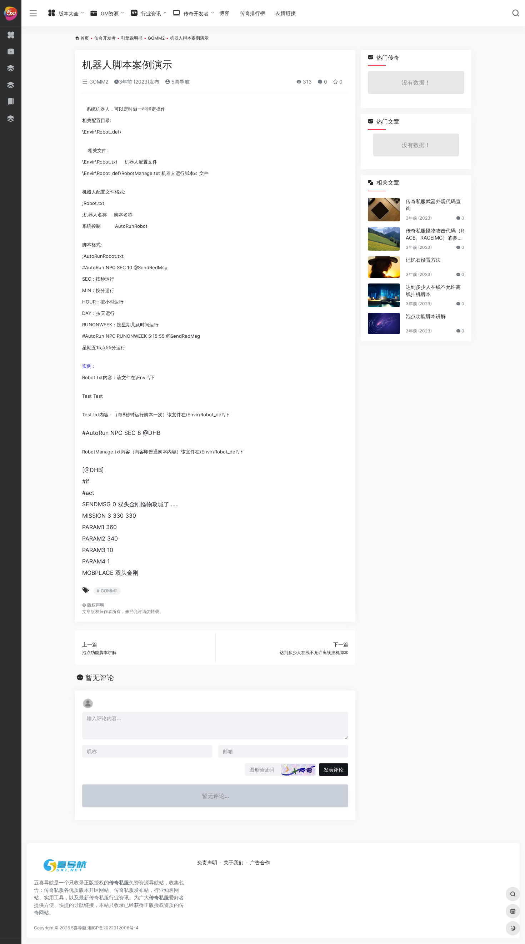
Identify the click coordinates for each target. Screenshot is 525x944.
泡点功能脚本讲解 (426, 316)
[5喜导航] (66, 868)
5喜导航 (180, 82)
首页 (84, 38)
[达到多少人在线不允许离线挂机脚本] (384, 295)
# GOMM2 (107, 590)
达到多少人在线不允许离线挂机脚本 (433, 290)
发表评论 (334, 770)
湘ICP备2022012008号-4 (113, 927)
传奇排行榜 (252, 13)
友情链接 (286, 13)
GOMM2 (156, 38)
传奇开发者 (105, 38)
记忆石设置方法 (423, 260)
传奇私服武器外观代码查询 (433, 204)
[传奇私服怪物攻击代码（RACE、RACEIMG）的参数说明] (384, 239)
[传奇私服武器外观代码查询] (384, 209)
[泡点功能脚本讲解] (384, 323)
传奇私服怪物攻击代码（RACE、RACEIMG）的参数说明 (435, 234)
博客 (224, 13)
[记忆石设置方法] (384, 267)
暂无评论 (99, 677)
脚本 (189, 173)
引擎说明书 (131, 38)
